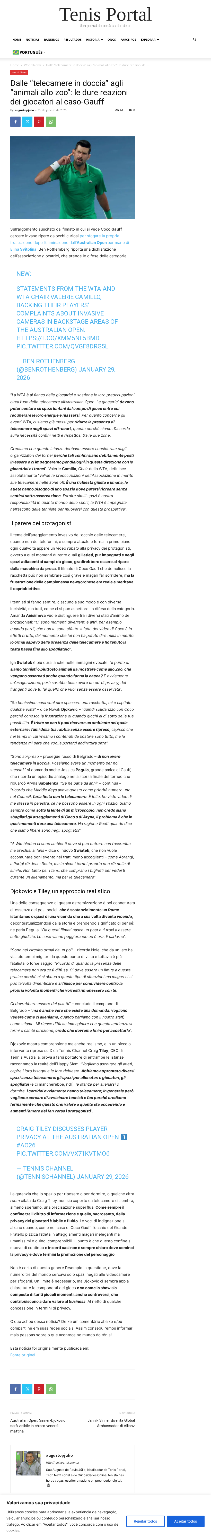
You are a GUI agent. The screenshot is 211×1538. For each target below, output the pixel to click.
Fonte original (22, 1354)
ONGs (112, 39)
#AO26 (25, 1145)
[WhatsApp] (51, 122)
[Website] (50, 1486)
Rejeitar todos (145, 1521)
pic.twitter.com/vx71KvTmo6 (62, 1153)
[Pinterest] (39, 122)
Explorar (148, 39)
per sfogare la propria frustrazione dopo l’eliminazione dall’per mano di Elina (69, 242)
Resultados (73, 39)
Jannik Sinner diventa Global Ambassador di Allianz (111, 1423)
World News (32, 65)
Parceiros (128, 39)
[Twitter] (27, 122)
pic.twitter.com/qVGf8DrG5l (62, 346)
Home (17, 39)
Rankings (51, 39)
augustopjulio (24, 110)
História (93, 39)
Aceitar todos (185, 1521)
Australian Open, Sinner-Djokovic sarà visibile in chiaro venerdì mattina (37, 1426)
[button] (194, 39)
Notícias (32, 39)
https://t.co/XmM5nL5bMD (58, 338)
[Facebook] (15, 122)
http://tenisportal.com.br (62, 1462)
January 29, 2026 (102, 1176)
